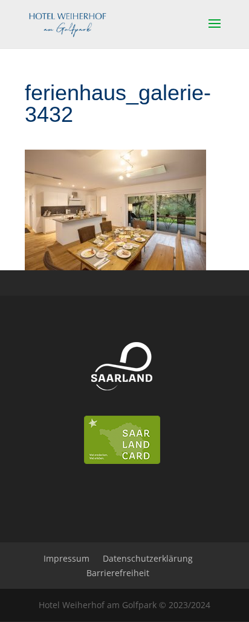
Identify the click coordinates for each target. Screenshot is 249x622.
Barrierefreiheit (117, 573)
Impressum (66, 558)
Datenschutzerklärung (148, 558)
